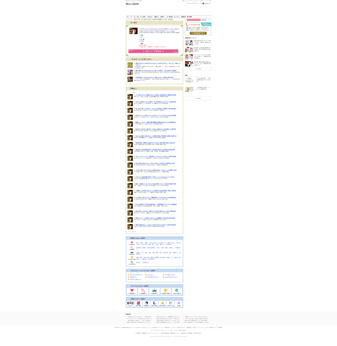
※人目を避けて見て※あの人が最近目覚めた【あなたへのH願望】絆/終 (156, 170)
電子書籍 (219, 327)
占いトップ (130, 17)
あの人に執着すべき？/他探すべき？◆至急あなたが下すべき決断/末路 (156, 101)
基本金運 (162, 257)
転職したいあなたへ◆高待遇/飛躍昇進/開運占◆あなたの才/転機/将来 (156, 122)
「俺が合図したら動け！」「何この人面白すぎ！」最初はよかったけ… (146, 320)
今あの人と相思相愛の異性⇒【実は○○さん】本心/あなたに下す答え (155, 177)
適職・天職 (139, 257)
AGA (207, 327)
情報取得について (175, 333)
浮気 (142, 244)
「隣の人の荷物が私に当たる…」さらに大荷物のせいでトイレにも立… (175, 322)
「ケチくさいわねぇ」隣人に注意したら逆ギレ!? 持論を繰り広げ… (202, 318)
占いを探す (143, 17)
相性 (137, 242)
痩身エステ (213, 327)
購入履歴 (189, 17)
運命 (146, 252)
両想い (146, 242)
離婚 (166, 247)
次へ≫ (134, 92)
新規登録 (204, 20)
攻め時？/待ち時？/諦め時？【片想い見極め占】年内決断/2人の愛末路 (156, 129)
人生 (142, 252)
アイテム (173, 327)
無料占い (163, 17)
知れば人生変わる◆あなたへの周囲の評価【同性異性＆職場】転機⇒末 (156, 136)
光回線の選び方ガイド (128, 327)
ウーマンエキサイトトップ (194, 3)
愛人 (153, 244)
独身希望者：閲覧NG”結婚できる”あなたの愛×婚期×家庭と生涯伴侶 (155, 143)
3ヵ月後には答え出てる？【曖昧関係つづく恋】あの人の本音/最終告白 (156, 197)
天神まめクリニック (157, 327)
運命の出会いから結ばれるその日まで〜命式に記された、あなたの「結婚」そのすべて (158, 64)
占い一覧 (136, 17)
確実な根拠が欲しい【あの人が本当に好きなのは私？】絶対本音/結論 (156, 225)
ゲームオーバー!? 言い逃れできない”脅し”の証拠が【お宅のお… (144, 318)
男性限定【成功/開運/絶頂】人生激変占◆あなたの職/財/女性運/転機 (155, 149)
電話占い (156, 17)
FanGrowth (138, 327)
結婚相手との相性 (141, 247)
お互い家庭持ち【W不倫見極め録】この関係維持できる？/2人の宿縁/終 (156, 204)
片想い (142, 242)
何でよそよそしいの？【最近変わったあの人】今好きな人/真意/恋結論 (156, 156)
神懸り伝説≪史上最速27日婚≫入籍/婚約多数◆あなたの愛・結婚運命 (160, 29)
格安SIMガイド (181, 327)
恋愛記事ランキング (190, 38)
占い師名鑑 (170, 17)
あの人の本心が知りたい (136, 274)
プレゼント (201, 0)
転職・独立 (146, 257)
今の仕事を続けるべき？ (171, 277)
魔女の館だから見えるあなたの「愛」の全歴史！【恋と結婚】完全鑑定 (156, 70)
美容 (194, 327)
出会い (158, 247)
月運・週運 (155, 252)
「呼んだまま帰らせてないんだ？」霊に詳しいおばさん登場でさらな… (175, 318)
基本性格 (165, 252)
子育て (183, 0)
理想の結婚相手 (151, 247)
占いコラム (177, 17)
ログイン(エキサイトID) (193, 20)
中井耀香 (141, 41)
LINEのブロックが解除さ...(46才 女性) (197, 28)
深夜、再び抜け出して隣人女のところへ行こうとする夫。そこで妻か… (146, 322)
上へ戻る (198, 98)
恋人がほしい (150, 274)
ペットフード (200, 327)
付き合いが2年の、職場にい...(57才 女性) (198, 27)
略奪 (150, 244)
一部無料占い (169, 244)
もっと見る (198, 69)
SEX (157, 244)
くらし (187, 0)
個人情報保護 (165, 333)
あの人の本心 (153, 242)
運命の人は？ (171, 242)
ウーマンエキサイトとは (157, 330)
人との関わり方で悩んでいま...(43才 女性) (198, 30)
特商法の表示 (197, 333)
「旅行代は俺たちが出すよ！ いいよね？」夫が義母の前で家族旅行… (174, 320)
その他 (141, 36)
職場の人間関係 (155, 257)
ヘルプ (209, 20)
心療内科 (167, 327)
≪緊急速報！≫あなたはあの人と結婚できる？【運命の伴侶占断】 (155, 77)
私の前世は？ (133, 277)
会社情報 (138, 333)
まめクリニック (146, 327)
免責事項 (183, 333)
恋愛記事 (183, 17)
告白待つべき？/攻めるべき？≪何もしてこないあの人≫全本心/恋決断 (156, 115)
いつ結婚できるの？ (170, 274)
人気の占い (150, 17)
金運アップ (169, 257)
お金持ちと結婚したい (136, 279)
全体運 (138, 252)
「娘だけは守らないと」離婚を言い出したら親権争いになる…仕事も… (175, 316)
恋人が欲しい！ (162, 242)
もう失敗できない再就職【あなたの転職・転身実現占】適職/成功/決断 (156, 95)
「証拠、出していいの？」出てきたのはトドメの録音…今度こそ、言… (203, 316)
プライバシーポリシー (154, 333)
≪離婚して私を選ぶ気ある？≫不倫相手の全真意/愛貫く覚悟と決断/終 (156, 190)
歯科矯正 (189, 327)
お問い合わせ (182, 330)
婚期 (163, 247)
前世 (170, 252)
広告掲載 (190, 333)
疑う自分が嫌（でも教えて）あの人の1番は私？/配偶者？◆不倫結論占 (156, 108)
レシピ (191, 0)
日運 (160, 252)
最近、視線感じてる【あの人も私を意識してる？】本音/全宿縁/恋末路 (156, 184)
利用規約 (144, 333)
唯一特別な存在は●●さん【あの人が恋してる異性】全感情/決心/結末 (155, 163)
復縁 (146, 244)
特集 (186, 75)
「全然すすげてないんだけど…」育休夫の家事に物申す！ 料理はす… (145, 316)
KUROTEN (117, 327)
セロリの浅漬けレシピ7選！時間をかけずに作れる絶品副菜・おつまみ (203, 322)
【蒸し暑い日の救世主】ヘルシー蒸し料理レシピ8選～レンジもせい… (203, 320)
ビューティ (196, 0)
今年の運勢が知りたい (153, 277)
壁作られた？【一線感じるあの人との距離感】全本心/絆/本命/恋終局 (155, 218)
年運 (150, 252)
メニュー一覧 (208, 0)
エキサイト (208, 3)
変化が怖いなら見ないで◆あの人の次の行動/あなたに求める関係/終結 (156, 211)
